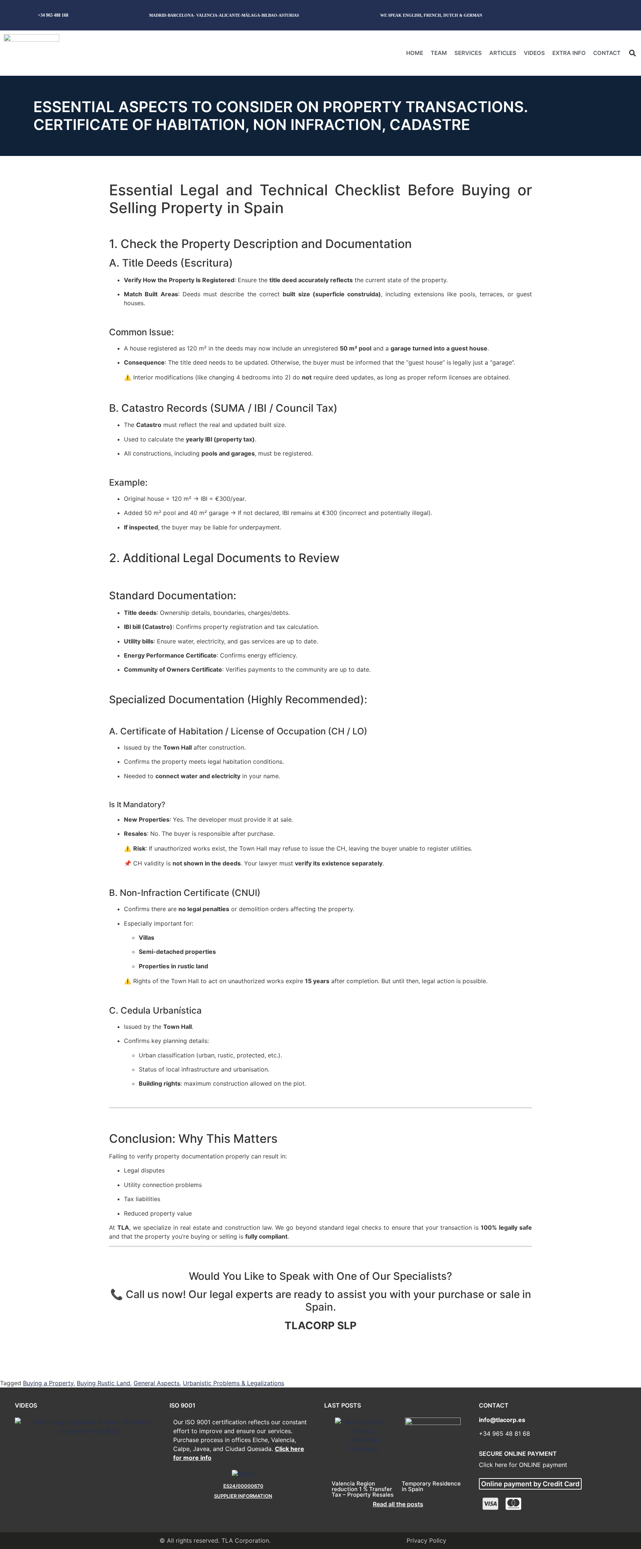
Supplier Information (243, 1496)
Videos (534, 52)
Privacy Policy (426, 1540)
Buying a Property (48, 1383)
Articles (502, 52)
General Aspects (157, 1383)
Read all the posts (398, 1504)
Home (414, 52)
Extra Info (569, 52)
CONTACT (607, 52)
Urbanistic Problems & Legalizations (233, 1383)
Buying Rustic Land (103, 1383)
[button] (632, 53)
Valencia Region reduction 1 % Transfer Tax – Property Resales (363, 1489)
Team (439, 52)
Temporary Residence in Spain (431, 1486)
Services (468, 52)
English (583, 15)
